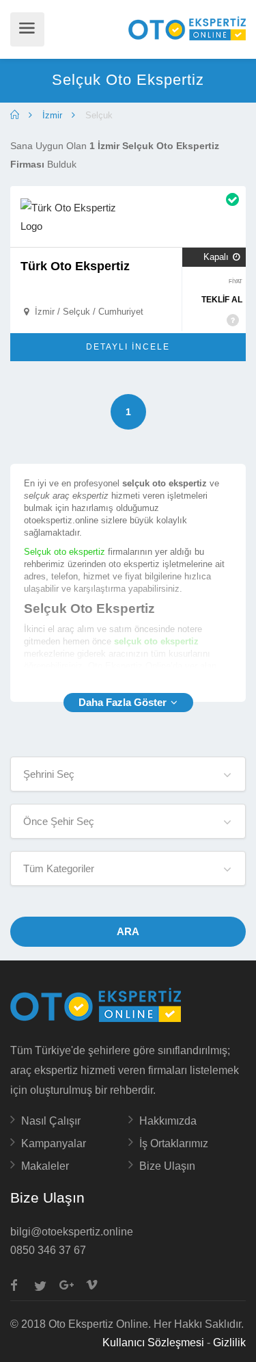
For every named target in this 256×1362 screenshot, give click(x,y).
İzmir (52, 115)
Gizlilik (229, 1342)
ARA (128, 931)
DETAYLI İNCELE (128, 347)
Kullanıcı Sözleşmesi (153, 1342)
